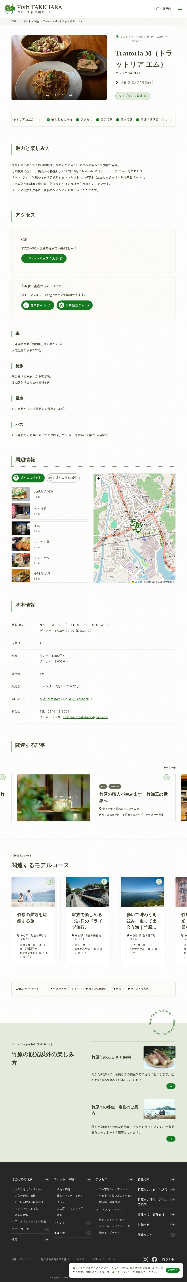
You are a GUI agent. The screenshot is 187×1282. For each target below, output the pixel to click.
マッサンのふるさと (26, 1208)
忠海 (118, 988)
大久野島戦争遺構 (25, 1195)
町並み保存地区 (98, 988)
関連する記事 (150, 119)
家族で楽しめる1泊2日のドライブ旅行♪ (87, 921)
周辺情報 (107, 119)
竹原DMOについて (22, 1259)
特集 (14, 1239)
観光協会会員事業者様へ (55, 1259)
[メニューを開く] (179, 8)
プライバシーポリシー (120, 1272)
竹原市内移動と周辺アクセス (116, 1195)
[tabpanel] (50, 535)
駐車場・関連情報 (109, 1202)
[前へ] (47, 95)
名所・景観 (63, 1189)
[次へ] (70, 95)
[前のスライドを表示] (166, 767)
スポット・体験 (64, 1179)
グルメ (61, 1202)
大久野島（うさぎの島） (29, 1189)
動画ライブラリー (109, 1232)
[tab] (28, 477)
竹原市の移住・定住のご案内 (152, 1202)
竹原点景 (144, 1179)
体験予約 (166, 8)
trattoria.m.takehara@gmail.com (85, 717)
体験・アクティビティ (70, 1195)
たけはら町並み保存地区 (29, 1202)
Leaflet (138, 581)
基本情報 (127, 119)
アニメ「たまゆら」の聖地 (30, 1221)
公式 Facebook (79, 699)
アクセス (87, 119)
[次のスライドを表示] (173, 767)
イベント (60, 1222)
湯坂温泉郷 (21, 1215)
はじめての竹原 (22, 1179)
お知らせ (144, 1224)
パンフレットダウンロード (114, 1226)
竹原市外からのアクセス (113, 1189)
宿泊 (59, 1215)
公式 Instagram (51, 699)
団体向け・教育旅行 (151, 1214)
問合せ (80, 1259)
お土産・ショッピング (70, 1208)
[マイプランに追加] (133, 96)
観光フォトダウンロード (113, 1219)
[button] (134, 528)
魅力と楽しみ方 (61, 119)
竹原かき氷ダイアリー (66, 988)
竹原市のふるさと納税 (152, 1189)
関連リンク (145, 1234)
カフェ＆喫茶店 (140, 988)
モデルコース (20, 1229)
